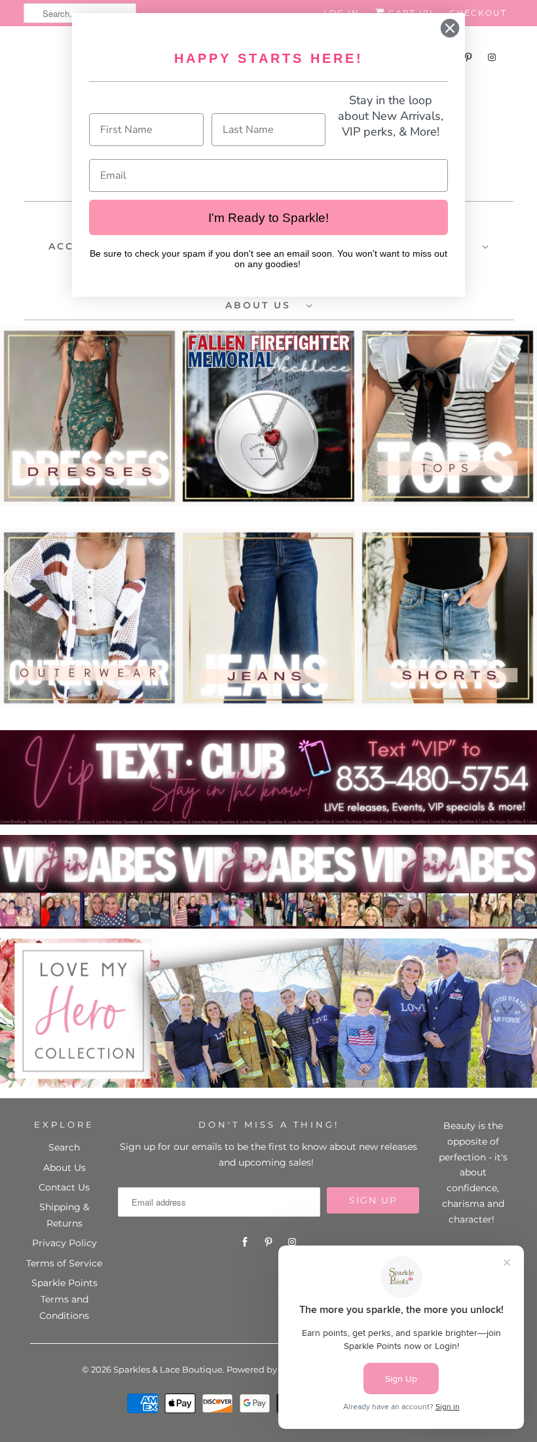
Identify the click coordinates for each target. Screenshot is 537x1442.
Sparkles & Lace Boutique (168, 1369)
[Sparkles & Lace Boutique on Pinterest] (268, 1242)
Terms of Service (64, 1263)
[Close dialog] (450, 28)
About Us (64, 1168)
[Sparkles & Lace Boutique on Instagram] (491, 57)
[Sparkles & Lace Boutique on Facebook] (244, 1242)
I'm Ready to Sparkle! (268, 218)
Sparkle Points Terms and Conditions (64, 1299)
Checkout (478, 13)
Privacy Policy (64, 1243)
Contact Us (64, 1187)
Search (64, 1147)
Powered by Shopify (269, 1369)
